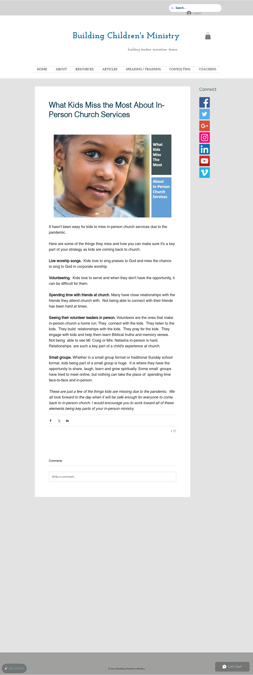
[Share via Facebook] (50, 420)
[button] (208, 35)
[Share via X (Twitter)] (59, 420)
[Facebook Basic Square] (204, 102)
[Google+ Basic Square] (204, 126)
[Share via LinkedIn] (67, 420)
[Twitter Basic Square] (204, 114)
